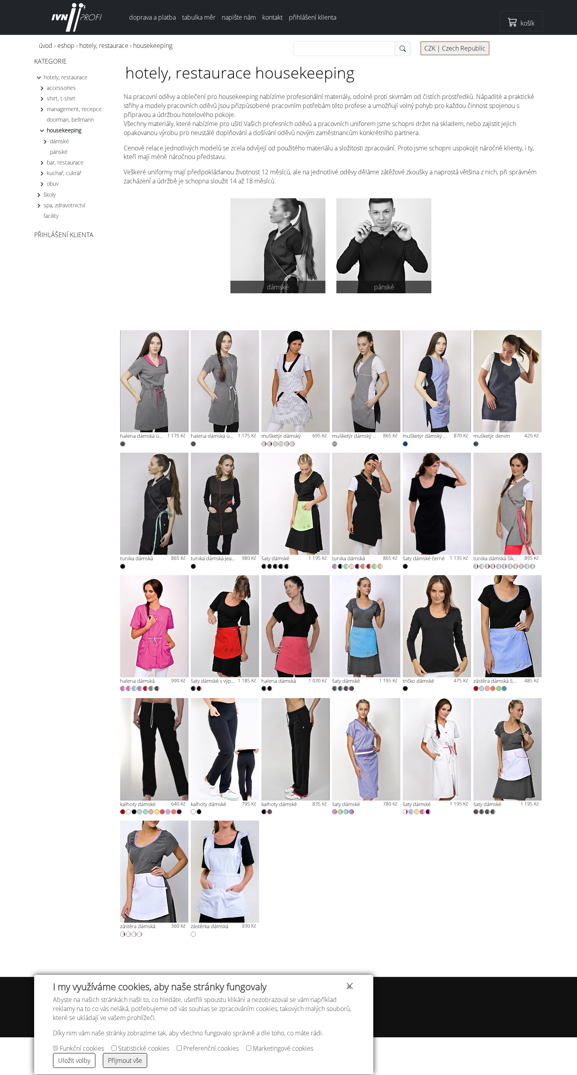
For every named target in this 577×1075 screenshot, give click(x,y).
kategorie (50, 61)
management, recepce (74, 109)
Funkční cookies (81, 1048)
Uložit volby (74, 1060)
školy (50, 194)
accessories (61, 87)
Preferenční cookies (210, 1048)
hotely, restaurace (103, 45)
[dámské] (278, 245)
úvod (46, 45)
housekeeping (152, 45)
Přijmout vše (125, 1060)
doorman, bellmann (70, 119)
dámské (59, 140)
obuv (52, 183)
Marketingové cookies (282, 1048)
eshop (66, 45)
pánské (59, 151)
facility (51, 215)
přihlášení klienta (312, 17)
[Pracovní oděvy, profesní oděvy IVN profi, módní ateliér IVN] (77, 17)
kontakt (272, 17)
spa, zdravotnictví (64, 205)
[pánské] (384, 245)
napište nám (239, 17)
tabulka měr (198, 17)
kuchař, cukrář (64, 173)
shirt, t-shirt (61, 98)
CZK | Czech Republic (455, 48)
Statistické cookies (143, 1048)
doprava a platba (152, 17)
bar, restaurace (65, 162)
